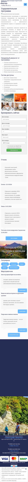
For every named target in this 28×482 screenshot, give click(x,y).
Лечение (13, 264)
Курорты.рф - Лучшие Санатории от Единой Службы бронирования (11, 1)
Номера (5, 264)
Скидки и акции (10, 352)
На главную (8, 341)
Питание (7, 365)
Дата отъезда (6, 123)
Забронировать (14, 150)
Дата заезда (5, 116)
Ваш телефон (5, 129)
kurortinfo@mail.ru (13, 423)
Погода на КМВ (9, 349)
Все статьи (14, 393)
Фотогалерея (14, 267)
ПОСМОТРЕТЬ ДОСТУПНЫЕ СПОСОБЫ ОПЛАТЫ (14, 454)
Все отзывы (14, 238)
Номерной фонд (9, 347)
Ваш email (5, 134)
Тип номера (5, 140)
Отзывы (7, 363)
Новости (7, 355)
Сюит (21, 264)
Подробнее (22, 290)
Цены (4, 267)
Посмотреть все (13, 334)
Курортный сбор (12, 374)
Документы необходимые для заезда (17, 381)
